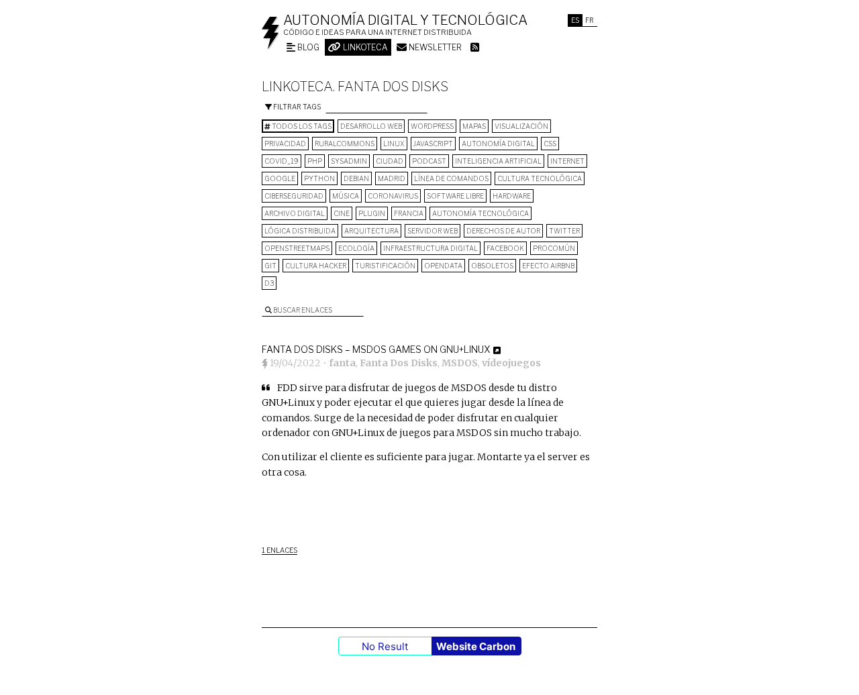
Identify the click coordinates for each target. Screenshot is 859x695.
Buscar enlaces (302, 310)
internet (567, 161)
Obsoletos (492, 266)
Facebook (505, 248)
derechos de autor (503, 231)
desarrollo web (371, 126)
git (270, 266)
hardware (512, 196)
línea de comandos (451, 178)
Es (575, 20)
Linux (394, 144)
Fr (589, 20)
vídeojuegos (511, 363)
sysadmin (349, 161)
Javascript (433, 144)
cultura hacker (315, 266)
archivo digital (294, 213)
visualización (521, 126)
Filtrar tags (296, 107)
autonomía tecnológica (480, 213)
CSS (550, 144)
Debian (356, 178)
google (279, 178)
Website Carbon (475, 646)
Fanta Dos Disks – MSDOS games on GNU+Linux (376, 349)
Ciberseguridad (293, 196)
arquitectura (371, 231)
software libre (455, 196)
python (319, 178)
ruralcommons (344, 144)
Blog (307, 47)
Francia (408, 213)
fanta (342, 363)
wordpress (432, 126)
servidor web (432, 231)
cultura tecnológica (539, 178)
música (345, 196)
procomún (554, 248)
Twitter (564, 231)
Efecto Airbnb (548, 266)
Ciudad (389, 161)
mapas (474, 126)
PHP (314, 161)
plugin (371, 213)
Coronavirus (393, 196)
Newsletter (434, 47)
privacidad (285, 144)
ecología (356, 248)
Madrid (391, 178)
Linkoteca (364, 47)
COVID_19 (281, 161)
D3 (269, 283)
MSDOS (460, 363)
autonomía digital (498, 144)
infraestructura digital (430, 248)
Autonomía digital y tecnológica (405, 20)
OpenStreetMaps (297, 248)
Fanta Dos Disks (399, 363)
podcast (429, 161)
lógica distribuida (300, 231)
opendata (443, 266)
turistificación (385, 266)
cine (342, 213)
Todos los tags (301, 126)
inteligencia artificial (498, 161)
